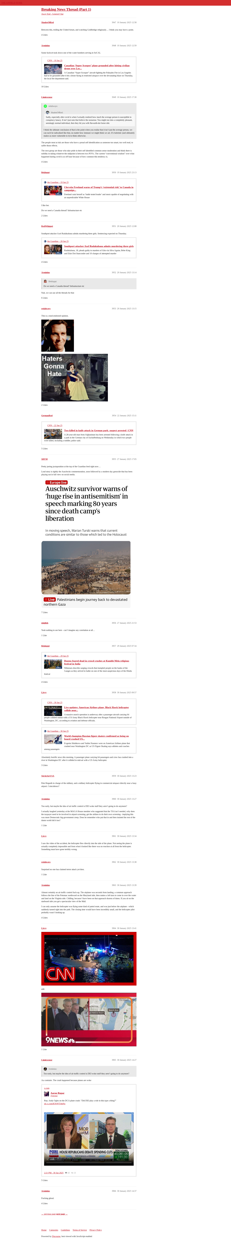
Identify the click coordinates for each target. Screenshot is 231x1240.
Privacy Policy (96, 1230)
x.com (46, 1088)
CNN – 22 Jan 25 (54, 425)
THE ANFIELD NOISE (11, 3)
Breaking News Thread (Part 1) (66, 9)
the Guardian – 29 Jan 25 (58, 656)
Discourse (56, 1236)
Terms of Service (80, 1230)
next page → (62, 1214)
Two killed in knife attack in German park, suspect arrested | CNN (98, 430)
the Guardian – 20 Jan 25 (58, 241)
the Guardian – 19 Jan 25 (58, 182)
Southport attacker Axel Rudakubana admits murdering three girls (99, 246)
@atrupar (54, 1096)
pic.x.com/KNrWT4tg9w (55, 1104)
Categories (53, 1230)
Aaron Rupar (57, 1093)
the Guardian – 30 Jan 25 (58, 731)
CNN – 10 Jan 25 (54, 60)
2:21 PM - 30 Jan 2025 (53, 1173)
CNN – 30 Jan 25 (54, 702)
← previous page (48, 1214)
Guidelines (65, 1230)
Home (44, 1230)
